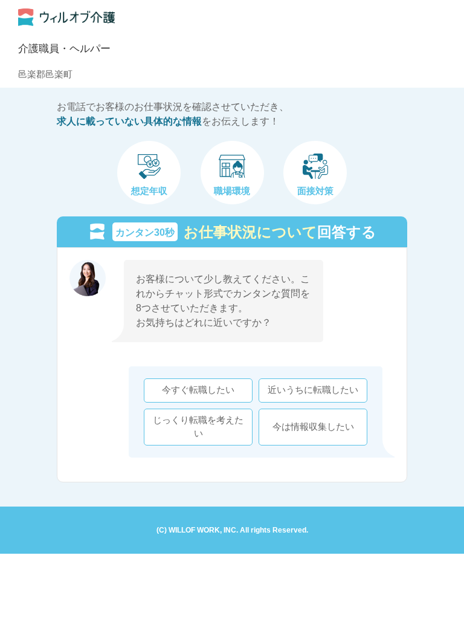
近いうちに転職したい (313, 390)
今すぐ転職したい (198, 390)
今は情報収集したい (313, 427)
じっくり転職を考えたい (198, 426)
